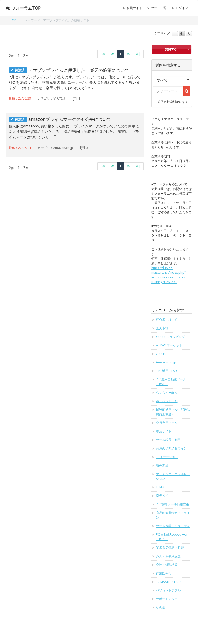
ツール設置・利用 (168, 440)
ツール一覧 (159, 8)
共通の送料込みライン (171, 448)
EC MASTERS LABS (168, 582)
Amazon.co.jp (166, 362)
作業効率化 (163, 573)
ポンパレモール (167, 401)
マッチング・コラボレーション (173, 476)
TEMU (160, 487)
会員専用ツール (167, 423)
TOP (13, 20)
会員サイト (134, 8)
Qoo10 (161, 354)
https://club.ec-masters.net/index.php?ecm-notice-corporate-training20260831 (168, 275)
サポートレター (167, 599)
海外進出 (162, 465)
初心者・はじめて (168, 319)
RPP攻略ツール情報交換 (172, 504)
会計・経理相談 (167, 564)
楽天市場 (162, 328)
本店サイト (163, 431)
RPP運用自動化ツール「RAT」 (171, 381)
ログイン (182, 8)
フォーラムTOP (26, 8)
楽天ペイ (162, 495)
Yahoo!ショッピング (170, 336)
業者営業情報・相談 (170, 547)
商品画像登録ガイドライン (173, 515)
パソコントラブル (168, 590)
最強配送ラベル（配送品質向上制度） (173, 411)
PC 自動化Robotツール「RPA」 (172, 536)
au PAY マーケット (169, 345)
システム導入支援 (168, 556)
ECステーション (167, 457)
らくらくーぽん (167, 392)
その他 (160, 607)
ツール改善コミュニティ (173, 526)
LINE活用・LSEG (167, 371)
